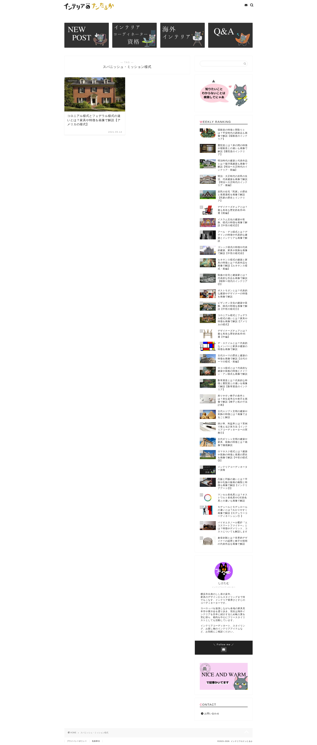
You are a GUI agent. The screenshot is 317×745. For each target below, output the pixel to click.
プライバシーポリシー (77, 741)
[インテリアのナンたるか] (89, 11)
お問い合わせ (211, 713)
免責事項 (96, 741)
